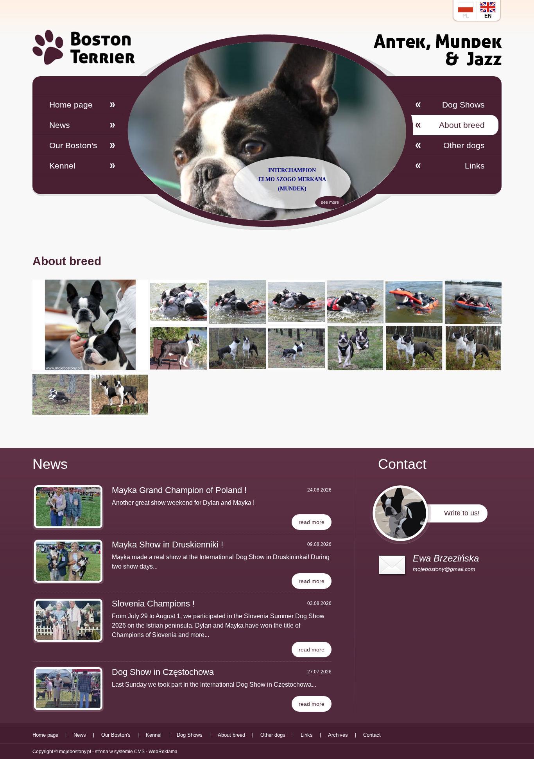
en (487, 16)
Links (475, 165)
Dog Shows (463, 104)
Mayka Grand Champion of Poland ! (179, 490)
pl (465, 16)
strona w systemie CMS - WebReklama (136, 751)
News (59, 124)
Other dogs (464, 145)
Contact (372, 735)
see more (330, 202)
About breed (462, 124)
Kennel (62, 165)
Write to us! (462, 513)
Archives (338, 735)
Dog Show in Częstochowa (163, 672)
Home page (71, 104)
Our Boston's (73, 145)
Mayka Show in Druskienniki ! (167, 544)
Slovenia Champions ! (153, 603)
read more (311, 522)
